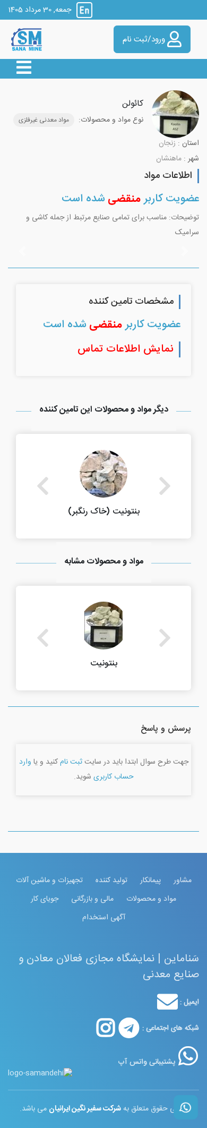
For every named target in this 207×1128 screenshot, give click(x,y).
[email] (167, 1002)
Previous (42, 486)
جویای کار (44, 899)
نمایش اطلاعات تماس (125, 349)
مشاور (183, 880)
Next (164, 486)
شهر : (191, 159)
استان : (188, 143)
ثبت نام (71, 762)
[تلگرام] (129, 1028)
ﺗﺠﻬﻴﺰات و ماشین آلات (49, 880)
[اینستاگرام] (106, 1028)
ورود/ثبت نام (145, 39)
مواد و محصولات (151, 899)
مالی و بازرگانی (92, 899)
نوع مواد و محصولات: (111, 120)
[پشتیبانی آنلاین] (188, 1055)
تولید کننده (111, 880)
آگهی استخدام (103, 917)
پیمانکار (150, 880)
